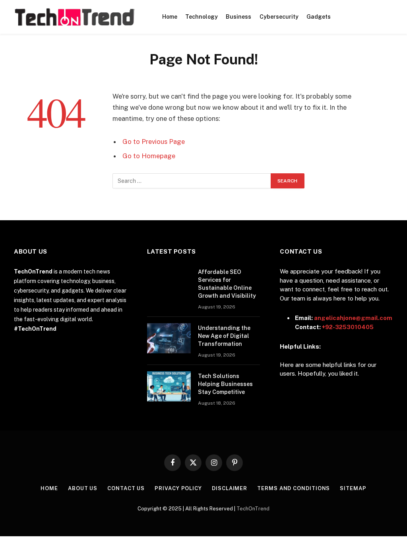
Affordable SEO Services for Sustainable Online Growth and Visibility (227, 284)
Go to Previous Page (153, 141)
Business (238, 17)
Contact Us (126, 488)
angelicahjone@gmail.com (353, 317)
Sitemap (353, 488)
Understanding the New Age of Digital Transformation (224, 336)
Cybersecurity (279, 17)
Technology (201, 17)
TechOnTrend (252, 509)
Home (169, 17)
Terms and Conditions (293, 488)
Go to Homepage (148, 156)
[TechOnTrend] (74, 17)
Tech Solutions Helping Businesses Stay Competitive (225, 384)
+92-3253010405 (348, 327)
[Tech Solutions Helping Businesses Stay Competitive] (169, 386)
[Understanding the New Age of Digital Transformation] (169, 338)
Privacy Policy (178, 488)
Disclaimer (229, 488)
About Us (82, 488)
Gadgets (318, 17)
